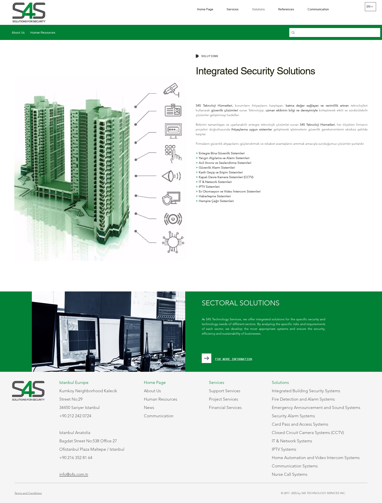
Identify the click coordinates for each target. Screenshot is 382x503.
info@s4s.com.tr (73, 474)
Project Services (223, 399)
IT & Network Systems (292, 440)
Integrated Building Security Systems (306, 390)
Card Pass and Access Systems (300, 424)
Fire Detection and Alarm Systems (303, 399)
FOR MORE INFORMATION (233, 359)
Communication (158, 415)
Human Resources (160, 399)
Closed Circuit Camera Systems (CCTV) (308, 432)
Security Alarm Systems (293, 415)
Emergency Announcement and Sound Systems (316, 407)
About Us (152, 390)
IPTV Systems (284, 449)
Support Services (224, 390)
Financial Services (225, 407)
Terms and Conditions (28, 493)
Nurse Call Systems (289, 474)
